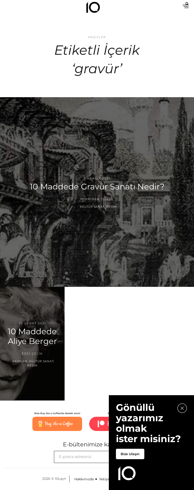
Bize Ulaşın (130, 454)
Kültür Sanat (92, 206)
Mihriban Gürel (97, 199)
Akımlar (19, 361)
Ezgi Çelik (32, 353)
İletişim (105, 479)
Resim (111, 206)
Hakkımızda (84, 479)
